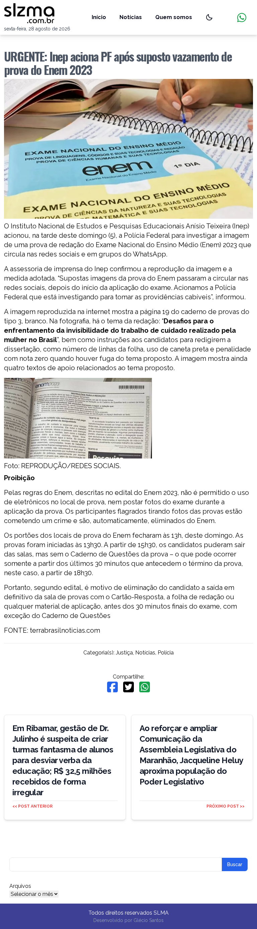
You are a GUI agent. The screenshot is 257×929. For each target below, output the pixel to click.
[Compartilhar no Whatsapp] (144, 687)
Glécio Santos (149, 920)
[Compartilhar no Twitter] (128, 687)
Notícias (130, 17)
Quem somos (173, 17)
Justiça (124, 652)
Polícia (166, 652)
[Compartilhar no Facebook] (112, 687)
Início (99, 17)
